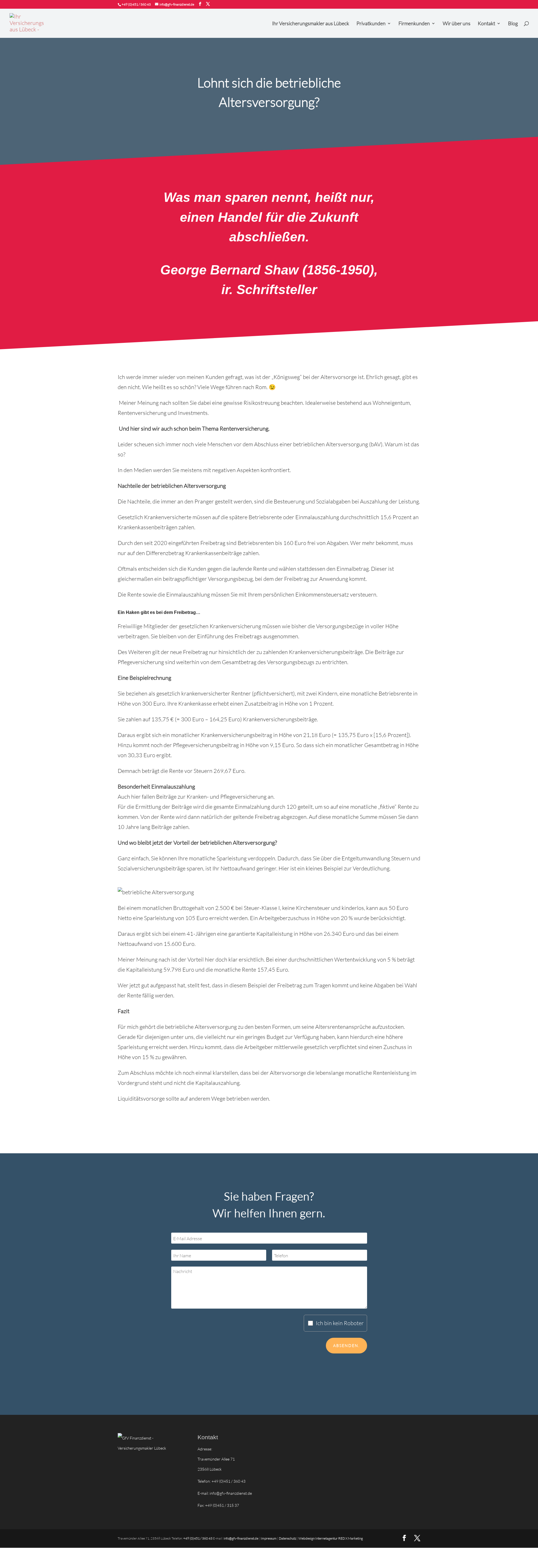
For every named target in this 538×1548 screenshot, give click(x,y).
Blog (513, 23)
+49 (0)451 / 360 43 (136, 4)
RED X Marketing (350, 1538)
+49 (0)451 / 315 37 (222, 1505)
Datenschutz (287, 1538)
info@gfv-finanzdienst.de (231, 1493)
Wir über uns (456, 23)
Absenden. (346, 1345)
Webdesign (306, 1538)
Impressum (269, 1538)
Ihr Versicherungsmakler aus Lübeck (310, 23)
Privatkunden (371, 23)
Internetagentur (326, 1538)
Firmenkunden (414, 23)
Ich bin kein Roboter (340, 1323)
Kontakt (486, 23)
